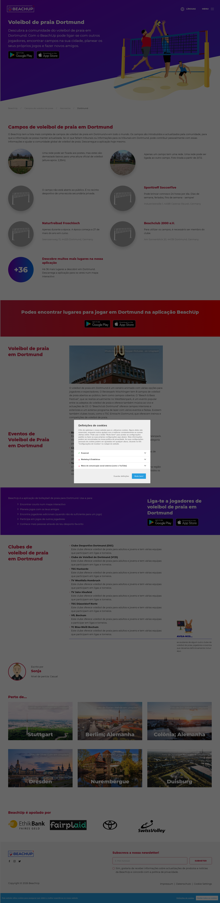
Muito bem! (138, 476)
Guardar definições (121, 476)
